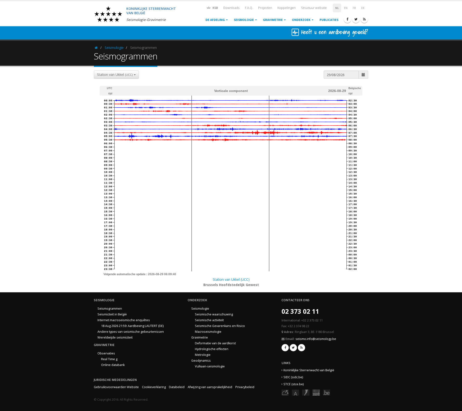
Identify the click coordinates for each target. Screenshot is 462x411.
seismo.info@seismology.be (315, 339)
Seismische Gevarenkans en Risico (220, 326)
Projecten (265, 8)
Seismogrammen (109, 309)
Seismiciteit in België (112, 314)
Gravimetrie (273, 20)
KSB (215, 8)
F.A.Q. (249, 8)
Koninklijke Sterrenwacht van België (308, 370)
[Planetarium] (285, 392)
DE (363, 8)
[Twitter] (355, 19)
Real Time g (109, 359)
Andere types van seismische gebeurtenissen (130, 332)
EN (345, 8)
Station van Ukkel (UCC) (231, 279)
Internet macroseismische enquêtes (123, 320)
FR (354, 8)
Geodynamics (201, 361)
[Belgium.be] (326, 392)
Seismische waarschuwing (214, 314)
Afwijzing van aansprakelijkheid (210, 387)
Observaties (106, 353)
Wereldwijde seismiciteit (115, 337)
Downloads (231, 8)
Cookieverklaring (154, 387)
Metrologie (203, 355)
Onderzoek (301, 20)
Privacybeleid (244, 387)
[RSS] (364, 19)
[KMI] (305, 392)
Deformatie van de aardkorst (215, 343)
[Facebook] (347, 19)
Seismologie (244, 20)
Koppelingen (286, 8)
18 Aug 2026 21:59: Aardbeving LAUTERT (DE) (132, 326)
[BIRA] (295, 392)
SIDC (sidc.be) (293, 377)
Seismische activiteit (209, 320)
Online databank (113, 365)
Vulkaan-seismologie (210, 366)
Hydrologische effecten (211, 349)
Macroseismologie (208, 332)
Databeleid (177, 387)
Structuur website (314, 8)
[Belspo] (316, 392)
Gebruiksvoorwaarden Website (116, 387)
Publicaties (329, 20)
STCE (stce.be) (293, 384)
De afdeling (215, 20)
